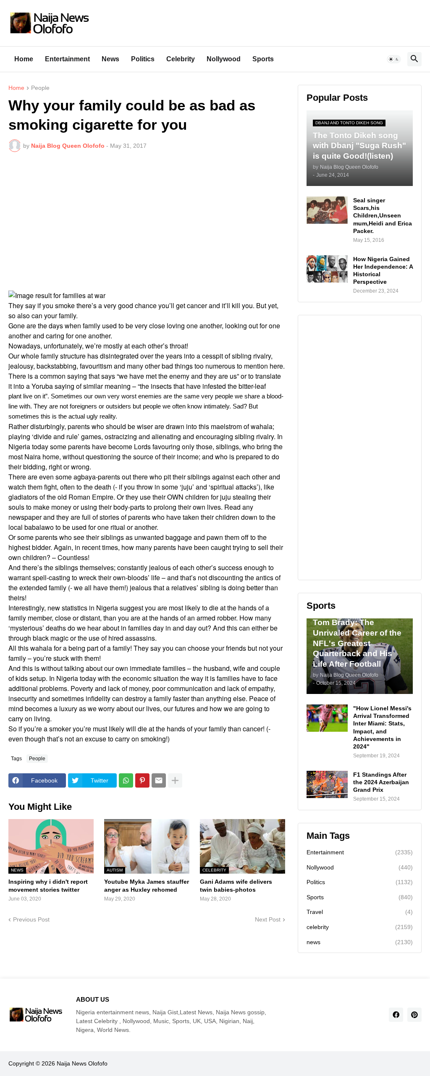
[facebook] (396, 1015)
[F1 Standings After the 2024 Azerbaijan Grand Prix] (327, 784)
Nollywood (224, 59)
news (360, 942)
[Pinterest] (142, 780)
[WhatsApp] (126, 780)
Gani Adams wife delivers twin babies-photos (236, 885)
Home (23, 59)
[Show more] (175, 780)
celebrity (360, 927)
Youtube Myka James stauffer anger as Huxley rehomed (146, 885)
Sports (263, 59)
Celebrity (180, 59)
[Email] (159, 780)
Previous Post (31, 919)
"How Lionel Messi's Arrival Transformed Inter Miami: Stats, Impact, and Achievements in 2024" (382, 727)
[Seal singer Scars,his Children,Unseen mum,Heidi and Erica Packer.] (327, 210)
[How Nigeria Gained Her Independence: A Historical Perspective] (327, 269)
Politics (143, 59)
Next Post (268, 919)
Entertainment (67, 59)
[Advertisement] (146, 221)
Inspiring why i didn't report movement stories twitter (48, 885)
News (110, 59)
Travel (360, 911)
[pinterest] (414, 1015)
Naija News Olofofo (82, 1063)
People (40, 88)
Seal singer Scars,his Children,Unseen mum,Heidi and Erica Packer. (382, 215)
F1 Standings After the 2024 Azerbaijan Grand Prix (381, 782)
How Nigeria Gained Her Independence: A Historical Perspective (383, 270)
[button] (394, 59)
